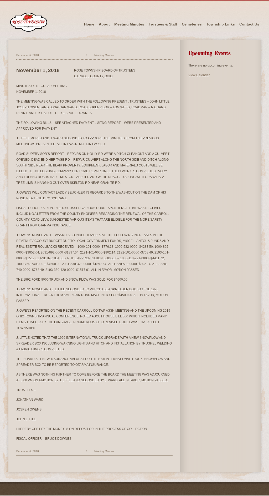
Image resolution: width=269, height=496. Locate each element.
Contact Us (249, 24)
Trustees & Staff (163, 24)
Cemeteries (192, 24)
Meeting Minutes (129, 24)
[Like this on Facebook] (119, 55)
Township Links (220, 24)
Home (89, 24)
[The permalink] (76, 55)
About (104, 24)
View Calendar (199, 75)
